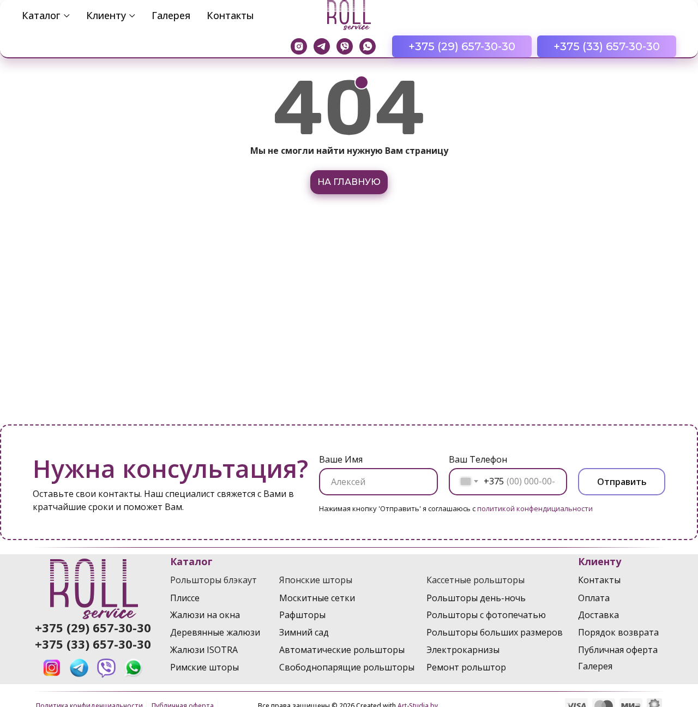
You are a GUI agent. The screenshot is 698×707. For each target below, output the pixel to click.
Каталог (41, 15)
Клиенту (106, 15)
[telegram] (322, 46)
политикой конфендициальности (535, 508)
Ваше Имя (341, 459)
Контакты (230, 15)
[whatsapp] (367, 46)
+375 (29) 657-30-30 (93, 627)
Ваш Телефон (478, 459)
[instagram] (299, 46)
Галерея (171, 15)
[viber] (344, 46)
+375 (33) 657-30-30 (93, 644)
